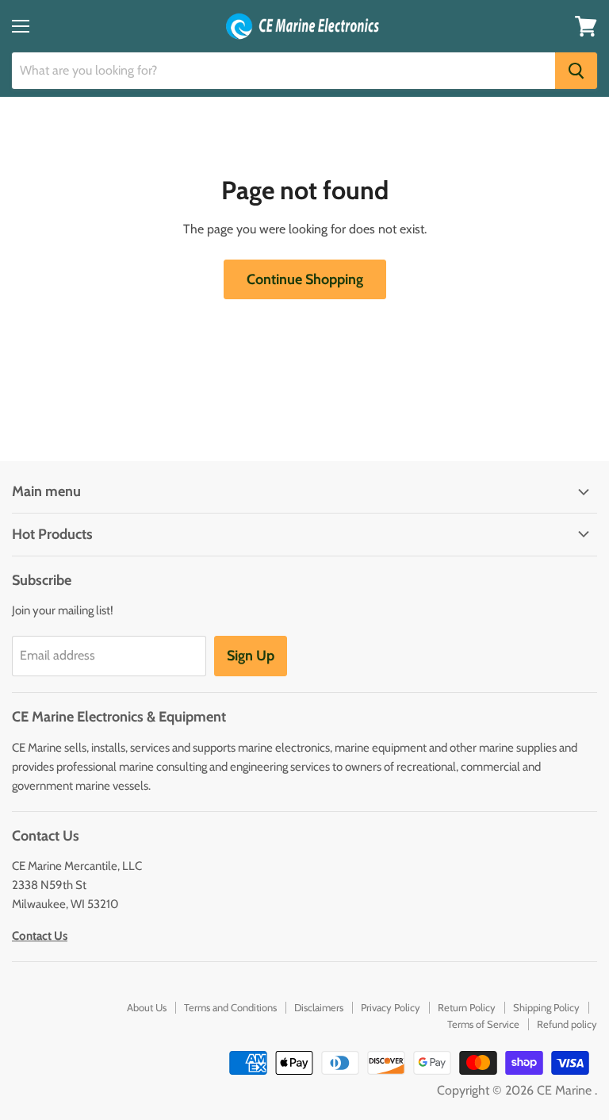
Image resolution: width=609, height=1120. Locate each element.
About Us (147, 1007)
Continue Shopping (305, 279)
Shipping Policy (546, 1007)
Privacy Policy (390, 1007)
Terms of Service (483, 1024)
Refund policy (567, 1024)
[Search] (576, 70)
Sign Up (250, 655)
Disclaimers (318, 1007)
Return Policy (467, 1007)
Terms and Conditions (230, 1007)
